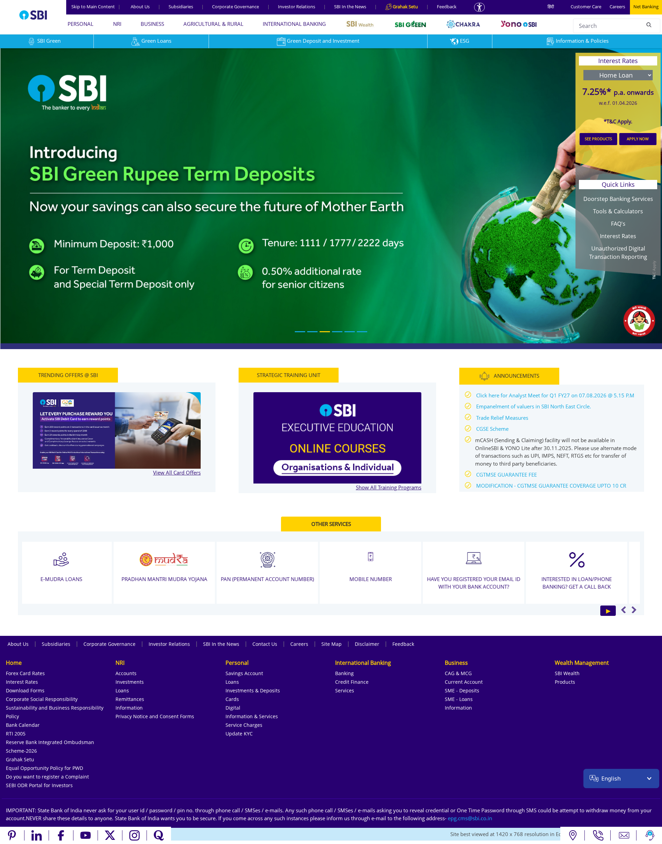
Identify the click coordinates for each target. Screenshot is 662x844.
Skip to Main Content (95, 6)
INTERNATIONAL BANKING (294, 23)
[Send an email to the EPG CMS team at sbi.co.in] (470, 818)
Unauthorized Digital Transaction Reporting (618, 253)
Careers (617, 6)
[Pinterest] (12, 835)
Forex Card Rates (25, 673)
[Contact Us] (624, 835)
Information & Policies (582, 40)
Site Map (331, 644)
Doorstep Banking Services (618, 199)
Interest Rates (618, 236)
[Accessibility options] (479, 7)
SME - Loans (459, 699)
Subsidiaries (181, 6)
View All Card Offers (177, 472)
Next (633, 609)
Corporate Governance (235, 6)
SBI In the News (350, 6)
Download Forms (25, 690)
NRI (117, 23)
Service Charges (243, 725)
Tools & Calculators (618, 211)
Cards (232, 699)
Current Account (464, 682)
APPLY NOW (638, 138)
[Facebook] (61, 835)
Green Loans (156, 40)
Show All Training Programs (388, 487)
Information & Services (251, 716)
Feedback (447, 6)
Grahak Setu (20, 759)
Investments (130, 682)
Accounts (126, 673)
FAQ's (618, 223)
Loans (122, 690)
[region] (331, 198)
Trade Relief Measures (502, 417)
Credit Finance (352, 682)
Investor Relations (296, 6)
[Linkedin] (36, 835)
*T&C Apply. (618, 121)
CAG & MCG (458, 673)
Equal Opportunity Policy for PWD (44, 768)
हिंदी (551, 6)
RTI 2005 (16, 733)
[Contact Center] (598, 835)
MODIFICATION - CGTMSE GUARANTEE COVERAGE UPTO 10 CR (551, 485)
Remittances (130, 699)
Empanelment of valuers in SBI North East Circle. (533, 406)
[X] (110, 835)
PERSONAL (80, 23)
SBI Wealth (567, 673)
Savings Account (244, 673)
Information (129, 707)
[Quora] (159, 835)
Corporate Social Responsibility (42, 699)
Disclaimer (367, 644)
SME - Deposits (462, 690)
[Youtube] (85, 835)
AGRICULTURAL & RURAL (213, 23)
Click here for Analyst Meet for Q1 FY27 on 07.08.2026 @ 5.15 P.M (555, 395)
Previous (623, 609)
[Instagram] (134, 835)
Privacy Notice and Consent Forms (155, 716)
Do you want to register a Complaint (47, 776)
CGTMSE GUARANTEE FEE (506, 474)
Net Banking (646, 6)
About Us (140, 6)
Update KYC (239, 733)
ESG (464, 40)
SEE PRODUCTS (598, 138)
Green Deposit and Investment (323, 40)
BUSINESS (152, 23)
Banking (344, 673)
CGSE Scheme (492, 429)
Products (565, 682)
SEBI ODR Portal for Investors (39, 785)
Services (344, 690)
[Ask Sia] (650, 835)
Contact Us (264, 644)
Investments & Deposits (252, 690)
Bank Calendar (23, 725)
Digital (232, 707)
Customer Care (586, 6)
